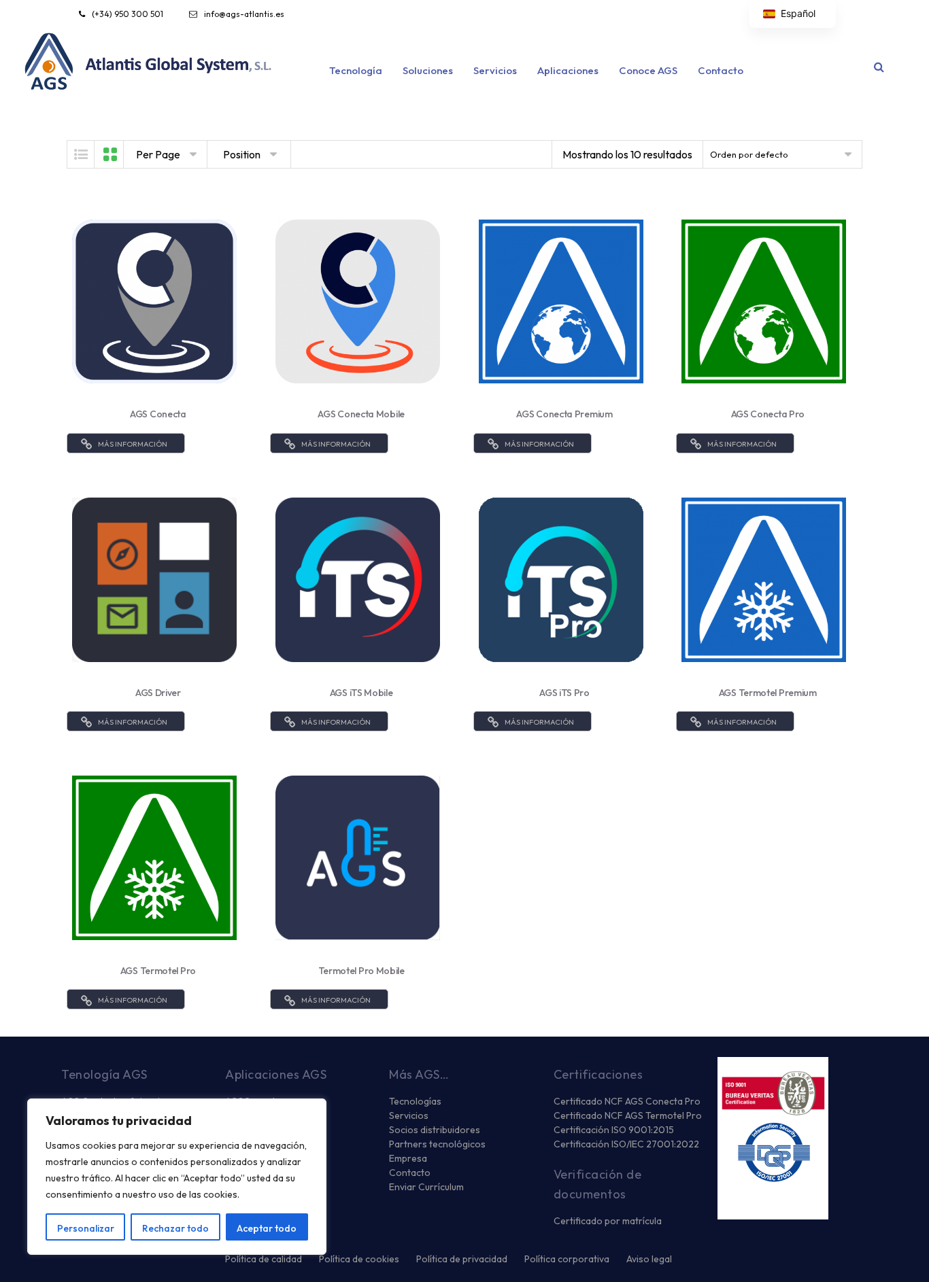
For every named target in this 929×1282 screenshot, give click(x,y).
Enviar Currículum (426, 1187)
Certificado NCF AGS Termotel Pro (628, 1115)
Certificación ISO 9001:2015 (614, 1130)
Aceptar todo (267, 1228)
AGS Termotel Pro (158, 971)
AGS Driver (158, 693)
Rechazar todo (175, 1228)
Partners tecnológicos (437, 1144)
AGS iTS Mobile (361, 693)
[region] (176, 1176)
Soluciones (428, 70)
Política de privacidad (461, 1259)
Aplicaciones (567, 70)
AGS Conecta (158, 414)
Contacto (720, 70)
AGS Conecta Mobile (361, 414)
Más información (132, 444)
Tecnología (355, 70)
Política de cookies (359, 1259)
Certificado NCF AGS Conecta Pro (627, 1101)
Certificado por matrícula (608, 1221)
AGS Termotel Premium (768, 693)
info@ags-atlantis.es (244, 14)
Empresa (408, 1158)
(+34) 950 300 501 (127, 14)
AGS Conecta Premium (564, 414)
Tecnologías (415, 1101)
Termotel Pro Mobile (361, 971)
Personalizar (85, 1228)
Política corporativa (566, 1259)
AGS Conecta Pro (768, 414)
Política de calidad (263, 1259)
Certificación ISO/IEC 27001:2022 (626, 1144)
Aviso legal (649, 1259)
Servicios (495, 70)
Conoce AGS (648, 70)
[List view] (81, 154)
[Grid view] (110, 154)
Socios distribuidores (434, 1130)
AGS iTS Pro (564, 693)
